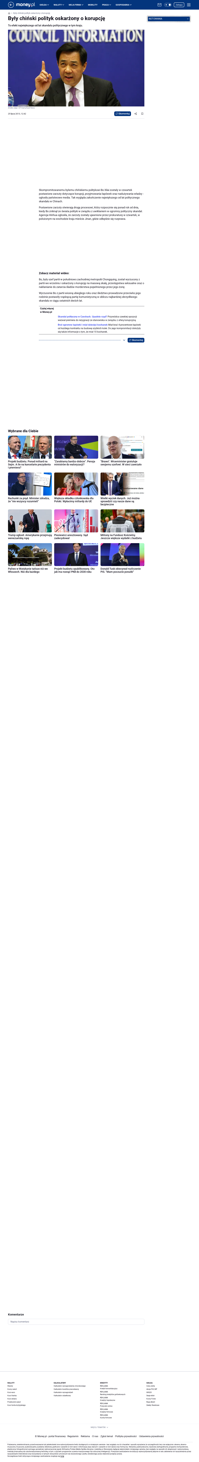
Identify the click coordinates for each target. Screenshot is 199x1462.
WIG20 (149, 1392)
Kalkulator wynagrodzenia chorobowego (70, 1386)
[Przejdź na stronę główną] (11, 7)
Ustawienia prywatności (151, 1436)
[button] (167, 5)
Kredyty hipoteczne (107, 1400)
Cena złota (150, 1386)
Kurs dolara (12, 1399)
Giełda (43, 5)
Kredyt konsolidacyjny (108, 1389)
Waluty (58, 5)
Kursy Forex (151, 1399)
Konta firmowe (106, 1418)
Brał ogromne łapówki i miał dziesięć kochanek (83, 324)
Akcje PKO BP (151, 1389)
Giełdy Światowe (152, 1405)
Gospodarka (122, 5)
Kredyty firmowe (106, 1412)
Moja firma (75, 5)
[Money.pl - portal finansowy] (28, 4)
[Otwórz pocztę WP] (159, 4)
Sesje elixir (150, 1396)
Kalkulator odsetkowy (62, 1396)
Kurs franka (12, 1396)
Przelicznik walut (14, 1402)
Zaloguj (179, 5)
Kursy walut (12, 1389)
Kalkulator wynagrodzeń (63, 1392)
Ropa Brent (150, 1402)
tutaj (62, 1456)
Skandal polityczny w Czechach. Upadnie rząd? (82, 316)
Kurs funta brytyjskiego (16, 1405)
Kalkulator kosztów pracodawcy (66, 1389)
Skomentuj (124, 113)
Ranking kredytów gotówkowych (112, 1394)
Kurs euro (11, 1392)
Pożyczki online (106, 1406)
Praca (105, 5)
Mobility (92, 5)
